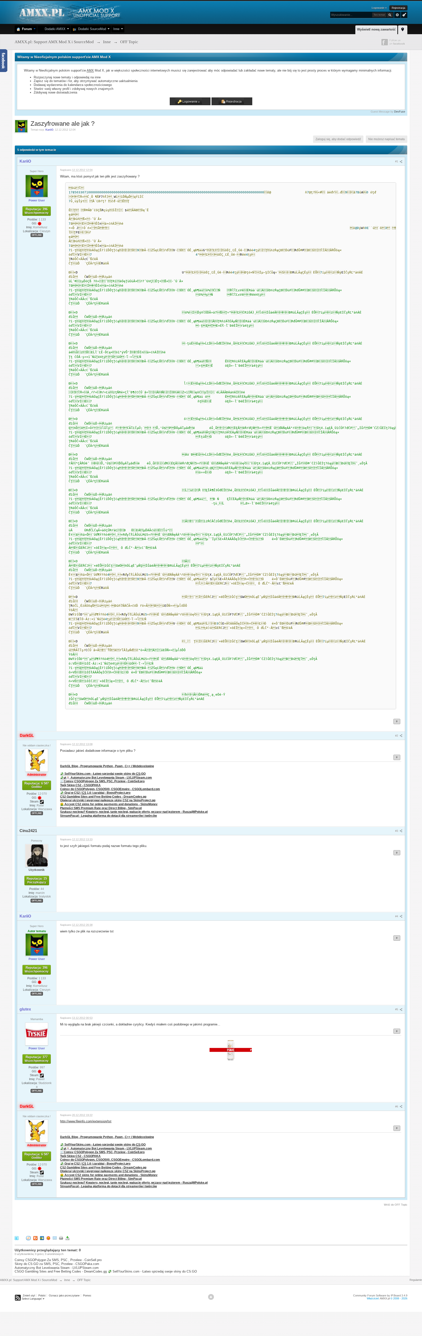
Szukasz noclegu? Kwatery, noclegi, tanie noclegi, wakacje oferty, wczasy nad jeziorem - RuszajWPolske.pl (134, 811)
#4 (397, 916)
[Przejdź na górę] (211, 1297)
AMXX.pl (385, 1298)
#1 (397, 161)
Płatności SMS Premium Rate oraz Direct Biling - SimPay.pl (101, 808)
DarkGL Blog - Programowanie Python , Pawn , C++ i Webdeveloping (107, 766)
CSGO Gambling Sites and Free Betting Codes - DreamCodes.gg (61, 1271)
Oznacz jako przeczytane (64, 1295)
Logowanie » (379, 7)
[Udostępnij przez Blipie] (35, 1238)
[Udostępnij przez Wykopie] (28, 1238)
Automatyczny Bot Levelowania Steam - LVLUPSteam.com (57, 1268)
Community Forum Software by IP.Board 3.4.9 (380, 1295)
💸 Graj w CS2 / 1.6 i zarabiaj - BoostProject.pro (95, 792)
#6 (397, 1106)
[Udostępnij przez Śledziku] (42, 1238)
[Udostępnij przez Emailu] (55, 1238)
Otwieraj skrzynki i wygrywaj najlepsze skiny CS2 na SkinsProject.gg (107, 800)
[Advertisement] (103, 1220)
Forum (26, 29)
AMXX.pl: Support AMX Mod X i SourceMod (28, 1280)
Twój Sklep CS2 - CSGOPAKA (80, 785)
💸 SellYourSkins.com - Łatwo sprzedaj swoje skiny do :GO (103, 773)
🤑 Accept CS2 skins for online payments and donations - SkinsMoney (109, 804)
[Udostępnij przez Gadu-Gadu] (48, 1238)
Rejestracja (398, 7)
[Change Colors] (403, 14)
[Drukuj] (61, 1238)
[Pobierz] (67, 1238)
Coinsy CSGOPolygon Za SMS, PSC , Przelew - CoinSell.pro (58, 1260)
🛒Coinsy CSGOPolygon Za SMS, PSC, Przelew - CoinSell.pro (102, 781)
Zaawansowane (397, 15)
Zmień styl (29, 1295)
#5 (397, 1009)
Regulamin (416, 1279)
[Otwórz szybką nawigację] (402, 29)
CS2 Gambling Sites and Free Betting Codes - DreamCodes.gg (103, 796)
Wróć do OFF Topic (395, 1204)
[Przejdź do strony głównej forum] (69, 12)
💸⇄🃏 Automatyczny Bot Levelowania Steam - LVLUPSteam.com (106, 777)
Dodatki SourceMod (91, 29)
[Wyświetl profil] (36, 186)
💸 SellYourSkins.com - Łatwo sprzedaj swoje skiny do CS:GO (152, 1271)
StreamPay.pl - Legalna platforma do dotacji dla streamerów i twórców (108, 815)
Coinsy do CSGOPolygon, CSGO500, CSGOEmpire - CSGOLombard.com (110, 789)
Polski (41, 1295)
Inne (116, 29)
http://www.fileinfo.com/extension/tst (85, 1121)
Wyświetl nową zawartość (376, 29)
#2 (397, 735)
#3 (397, 830)
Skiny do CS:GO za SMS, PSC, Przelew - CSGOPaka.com (57, 1264)
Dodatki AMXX (54, 29)
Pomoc (87, 1295)
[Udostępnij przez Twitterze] (17, 1238)
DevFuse (399, 111)
